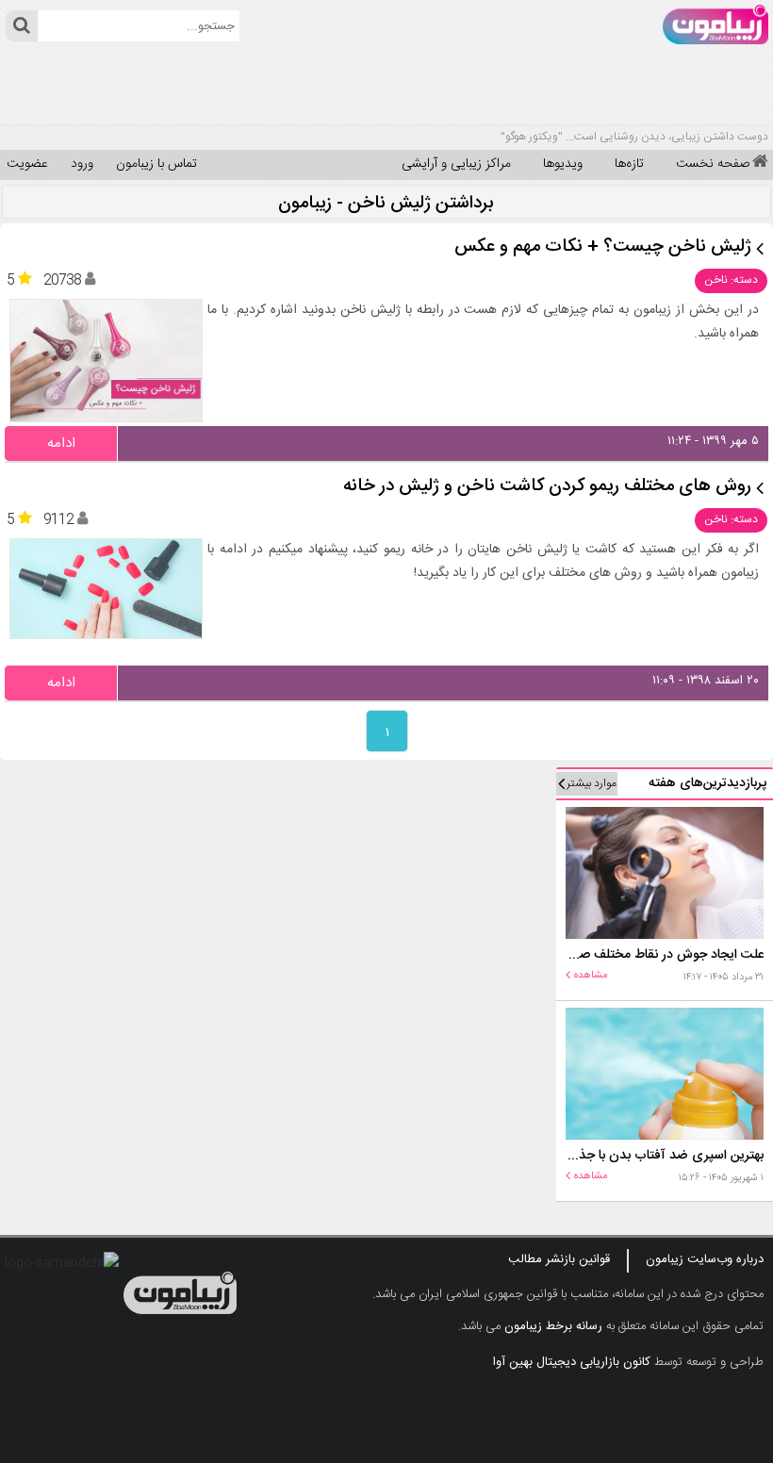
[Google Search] (21, 25)
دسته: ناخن (731, 280)
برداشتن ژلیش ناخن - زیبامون (386, 204)
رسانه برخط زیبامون (553, 1326)
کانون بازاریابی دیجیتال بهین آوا (571, 1362)
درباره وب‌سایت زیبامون (705, 1259)
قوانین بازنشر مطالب (559, 1259)
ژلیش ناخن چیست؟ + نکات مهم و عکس (602, 247)
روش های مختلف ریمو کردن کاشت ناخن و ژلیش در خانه (547, 487)
